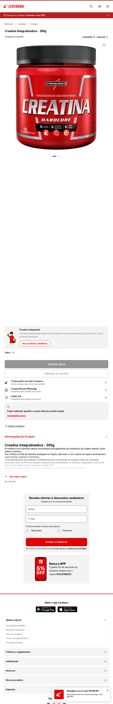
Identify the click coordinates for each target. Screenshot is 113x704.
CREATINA (22, 24)
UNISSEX (34, 24)
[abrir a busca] (91, 6)
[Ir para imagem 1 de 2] (54, 156)
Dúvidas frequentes (15, 630)
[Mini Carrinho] (99, 6)
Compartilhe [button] (87, 37)
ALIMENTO (9, 24)
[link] (56, 390)
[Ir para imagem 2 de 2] (58, 156)
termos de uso (59, 549)
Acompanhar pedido (15, 625)
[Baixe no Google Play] (46, 609)
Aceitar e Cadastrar (56, 542)
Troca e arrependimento (17, 638)
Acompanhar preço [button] (16, 416)
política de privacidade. (77, 549)
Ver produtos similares (35, 343)
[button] (56, 382)
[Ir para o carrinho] (99, 6)
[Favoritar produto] (104, 45)
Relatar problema (16, 426)
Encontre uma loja (14, 642)
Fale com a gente (14, 634)
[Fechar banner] (107, 690)
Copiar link (101, 37)
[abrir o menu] (107, 6)
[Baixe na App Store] (67, 609)
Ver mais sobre (18, 476)
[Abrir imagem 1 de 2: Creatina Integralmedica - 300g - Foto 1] (56, 97)
